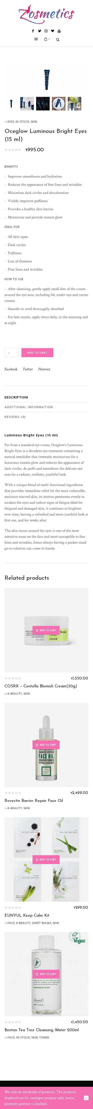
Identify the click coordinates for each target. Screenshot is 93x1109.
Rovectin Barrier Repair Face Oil (34, 801)
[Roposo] (52, 31)
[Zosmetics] (46, 14)
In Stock (22, 122)
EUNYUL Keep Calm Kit (27, 916)
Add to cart (37, 352)
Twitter (28, 369)
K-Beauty (15, 694)
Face (11, 923)
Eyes (11, 122)
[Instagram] (46, 31)
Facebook (11, 369)
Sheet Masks (41, 923)
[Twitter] (39, 31)
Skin (34, 122)
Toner (44, 1037)
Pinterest (44, 369)
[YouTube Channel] (59, 31)
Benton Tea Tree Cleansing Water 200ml (42, 1030)
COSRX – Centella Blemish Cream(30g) (41, 686)
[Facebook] (33, 31)
